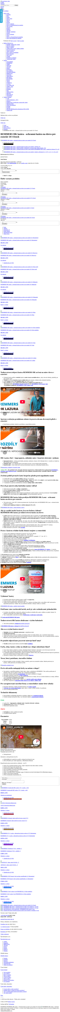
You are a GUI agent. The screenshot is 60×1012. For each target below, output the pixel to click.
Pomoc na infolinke (5, 929)
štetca (17, 557)
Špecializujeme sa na (5, 939)
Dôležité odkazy (4, 955)
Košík (2, 2)
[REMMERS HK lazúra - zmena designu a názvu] (12, 507)
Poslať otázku (7, 231)
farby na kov (13, 40)
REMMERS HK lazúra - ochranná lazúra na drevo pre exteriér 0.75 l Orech (18, 198)
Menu (2, 8)
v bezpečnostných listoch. (37, 697)
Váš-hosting (11, 1004)
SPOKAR (8, 65)
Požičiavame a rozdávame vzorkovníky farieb (17, 102)
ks (16, 170)
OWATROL (9, 96)
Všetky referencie (5, 934)
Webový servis (11, 1001)
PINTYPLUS (9, 94)
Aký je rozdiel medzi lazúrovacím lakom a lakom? (15, 991)
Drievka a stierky (10, 46)
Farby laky (6, 126)
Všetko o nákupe (4, 10)
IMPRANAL (7, 944)
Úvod (5, 125)
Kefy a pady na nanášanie (12, 52)
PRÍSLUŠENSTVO (8, 43)
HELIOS (8, 93)
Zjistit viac (3, 117)
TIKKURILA (9, 76)
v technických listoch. (38, 695)
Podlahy (8, 29)
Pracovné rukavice (10, 49)
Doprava (8, 101)
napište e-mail (24, 163)
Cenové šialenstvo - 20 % (12, 99)
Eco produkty (7, 981)
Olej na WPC (9, 26)
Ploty (7, 16)
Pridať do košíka (5, 172)
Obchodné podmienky (9, 962)
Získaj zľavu (6, 233)
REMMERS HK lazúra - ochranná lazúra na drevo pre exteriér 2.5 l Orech (18, 188)
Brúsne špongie (10, 53)
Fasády (8, 17)
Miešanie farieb (10, 103)
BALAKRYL (9, 71)
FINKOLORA (9, 92)
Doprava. (31, 655)
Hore (2, 995)
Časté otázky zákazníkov (6, 986)
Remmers (6, 943)
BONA (8, 80)
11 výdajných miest (5, 926)
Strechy (8, 20)
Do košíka (4, 194)
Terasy (8, 21)
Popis (5, 227)
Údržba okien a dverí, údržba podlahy (15, 48)
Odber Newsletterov (11, 105)
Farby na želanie (10, 23)
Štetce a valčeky (10, 47)
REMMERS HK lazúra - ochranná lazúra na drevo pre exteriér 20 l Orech (18, 217)
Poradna (5, 958)
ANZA (8, 81)
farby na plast (21, 40)
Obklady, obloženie (10, 31)
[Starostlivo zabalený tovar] (7, 665)
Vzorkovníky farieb (11, 59)
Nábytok (8, 30)
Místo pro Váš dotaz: (6, 782)
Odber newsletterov (8, 964)
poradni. (23, 527)
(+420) (11, 163)
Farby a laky (6, 13)
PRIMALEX (9, 73)
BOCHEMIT (9, 78)
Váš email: (4, 779)
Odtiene (5, 228)
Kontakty (6, 959)
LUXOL (8, 84)
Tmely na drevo (10, 51)
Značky (5, 60)
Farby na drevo (7, 127)
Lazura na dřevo (7, 977)
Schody (8, 33)
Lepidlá (8, 56)
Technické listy (7, 963)
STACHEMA (9, 61)
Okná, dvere (9, 18)
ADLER (8, 67)
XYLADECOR (10, 85)
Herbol (8, 68)
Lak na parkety (7, 972)
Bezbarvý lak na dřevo (9, 980)
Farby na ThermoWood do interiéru (14, 37)
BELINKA (9, 77)
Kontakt (8, 107)
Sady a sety (9, 55)
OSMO (8, 64)
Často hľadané (4, 969)
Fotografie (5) (7, 229)
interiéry (8, 27)
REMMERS (9, 63)
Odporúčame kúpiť (8, 232)
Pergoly (8, 22)
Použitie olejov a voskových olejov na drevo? (14, 990)
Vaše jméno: (4, 778)
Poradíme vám (4, 924)
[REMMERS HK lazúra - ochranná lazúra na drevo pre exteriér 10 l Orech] (18, 140)
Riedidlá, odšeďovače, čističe (13, 44)
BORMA (8, 89)
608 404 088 (17, 109)
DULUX (8, 88)
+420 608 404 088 (5, 915)
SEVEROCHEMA (10, 72)
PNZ (7, 90)
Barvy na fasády (7, 975)
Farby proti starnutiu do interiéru (13, 38)
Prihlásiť (3, 3)
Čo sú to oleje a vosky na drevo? (11, 989)
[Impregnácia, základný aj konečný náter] (10, 467)
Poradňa (8, 106)
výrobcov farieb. (32, 686)
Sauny (7, 35)
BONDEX (8, 69)
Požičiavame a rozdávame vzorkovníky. (33, 614)
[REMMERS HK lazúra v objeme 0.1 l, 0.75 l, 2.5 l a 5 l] (15, 626)
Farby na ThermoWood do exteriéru (14, 25)
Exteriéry (8, 14)
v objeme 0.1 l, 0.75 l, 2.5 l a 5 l (21, 623)
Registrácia (3, 931)
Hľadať (2, 6)
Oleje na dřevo (7, 976)
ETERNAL (9, 82)
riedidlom (30, 643)
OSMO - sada (9, 86)
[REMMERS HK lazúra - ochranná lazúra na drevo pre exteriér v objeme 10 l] (19, 906)
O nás (7, 98)
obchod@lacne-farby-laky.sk (7, 919)
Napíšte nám (9, 110)
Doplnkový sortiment (11, 57)
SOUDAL (8, 74)
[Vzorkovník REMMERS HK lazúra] (10, 617)
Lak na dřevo (7, 973)
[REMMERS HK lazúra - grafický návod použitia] (13, 606)
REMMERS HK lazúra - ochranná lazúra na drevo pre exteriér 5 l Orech (17, 207)
